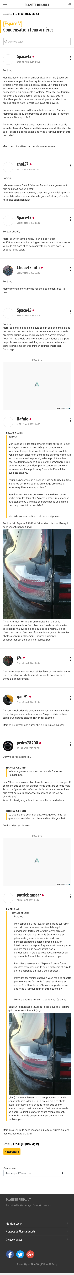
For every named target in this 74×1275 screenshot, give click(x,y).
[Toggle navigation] (4, 4)
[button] (8, 59)
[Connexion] (68, 4)
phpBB (30, 1264)
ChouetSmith (28, 267)
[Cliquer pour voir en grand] (37, 573)
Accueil (7, 14)
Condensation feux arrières (28, 26)
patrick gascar (29, 895)
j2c (19, 657)
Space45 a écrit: (14, 432)
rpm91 (22, 696)
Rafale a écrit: (14, 908)
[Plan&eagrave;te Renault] (18, 1199)
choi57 (23, 164)
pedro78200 (27, 742)
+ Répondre (12, 1152)
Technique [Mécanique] (26, 14)
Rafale (22, 418)
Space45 (24, 56)
